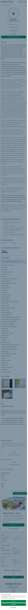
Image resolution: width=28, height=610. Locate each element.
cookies (5, 595)
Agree (13, 601)
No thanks (13, 604)
